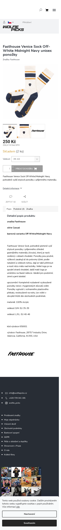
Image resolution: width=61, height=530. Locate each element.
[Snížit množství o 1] (12, 170)
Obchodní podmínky (13, 428)
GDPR (6, 437)
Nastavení (29, 514)
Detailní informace (11, 188)
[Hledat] (41, 10)
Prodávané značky (12, 415)
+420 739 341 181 (17, 398)
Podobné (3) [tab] (18, 209)
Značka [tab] (29, 209)
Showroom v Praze (12, 446)
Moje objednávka (11, 419)
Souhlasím (29, 523)
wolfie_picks (14, 403)
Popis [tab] (9, 209)
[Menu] (54, 10)
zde (18, 506)
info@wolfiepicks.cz (18, 393)
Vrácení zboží (10, 424)
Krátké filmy (9, 454)
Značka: (11, 59)
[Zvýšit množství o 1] (12, 167)
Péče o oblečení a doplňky (16, 441)
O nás (7, 450)
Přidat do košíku (24, 169)
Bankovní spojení (11, 432)
